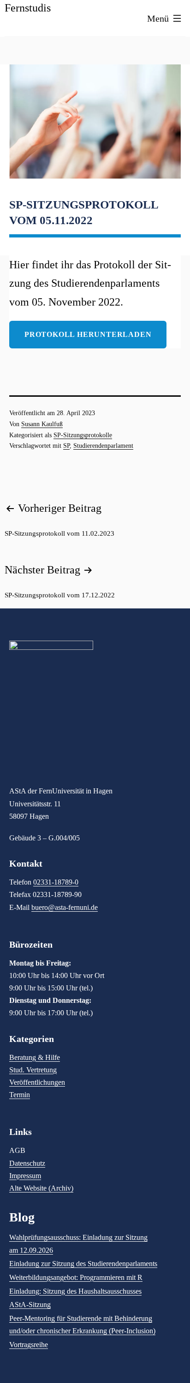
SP (66, 445)
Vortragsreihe (28, 1344)
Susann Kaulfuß (42, 424)
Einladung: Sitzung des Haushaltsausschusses (75, 1291)
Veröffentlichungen (37, 1082)
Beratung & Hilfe (34, 1057)
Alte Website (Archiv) (41, 1188)
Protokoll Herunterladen (87, 334)
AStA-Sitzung (30, 1304)
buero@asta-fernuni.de (64, 907)
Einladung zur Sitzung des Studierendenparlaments (83, 1263)
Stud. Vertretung (33, 1070)
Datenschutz (27, 1163)
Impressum (25, 1176)
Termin (19, 1095)
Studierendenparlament (103, 445)
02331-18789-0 (55, 882)
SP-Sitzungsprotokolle (82, 435)
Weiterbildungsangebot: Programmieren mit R (75, 1277)
